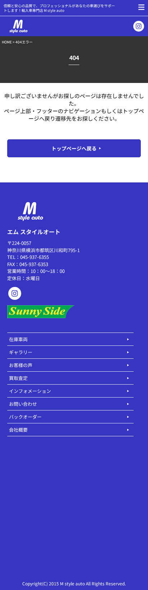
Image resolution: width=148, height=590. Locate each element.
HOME (7, 42)
